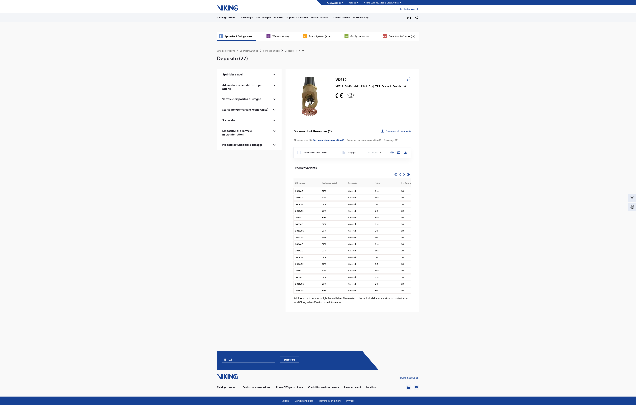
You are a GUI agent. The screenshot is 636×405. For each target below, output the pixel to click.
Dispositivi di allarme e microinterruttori (237, 132)
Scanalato (228, 120)
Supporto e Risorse (297, 17)
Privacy (350, 400)
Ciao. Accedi (334, 2)
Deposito (289, 51)
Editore (286, 400)
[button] (354, 2)
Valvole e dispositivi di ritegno (241, 99)
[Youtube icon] (416, 387)
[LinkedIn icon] (408, 387)
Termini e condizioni (330, 400)
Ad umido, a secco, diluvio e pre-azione (243, 87)
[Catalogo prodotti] (632, 198)
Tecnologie (247, 17)
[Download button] (409, 18)
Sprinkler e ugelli (271, 51)
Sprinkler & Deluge (249, 51)
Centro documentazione (256, 387)
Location (371, 387)
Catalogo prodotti (227, 17)
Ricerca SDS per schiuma (289, 387)
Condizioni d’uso (304, 400)
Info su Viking (361, 17)
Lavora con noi (341, 17)
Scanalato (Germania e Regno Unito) (245, 109)
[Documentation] (632, 207)
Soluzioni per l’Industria (269, 17)
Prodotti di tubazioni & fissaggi (242, 145)
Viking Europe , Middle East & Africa (381, 2)
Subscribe (289, 359)
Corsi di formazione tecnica (323, 387)
